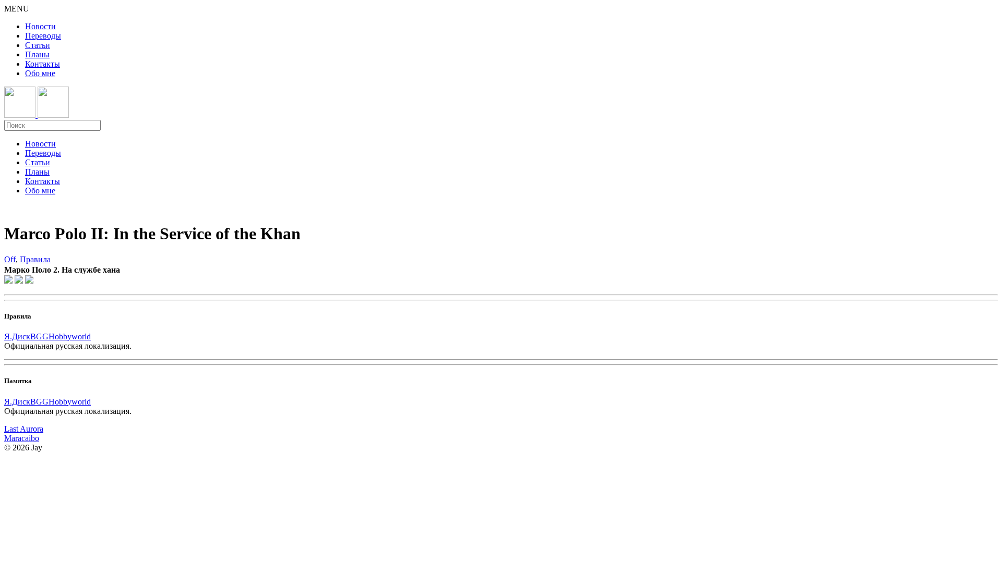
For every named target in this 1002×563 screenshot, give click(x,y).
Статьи (37, 45)
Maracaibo (21, 438)
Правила (35, 259)
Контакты (42, 63)
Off (10, 259)
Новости (40, 26)
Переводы (43, 35)
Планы (37, 54)
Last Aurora (23, 428)
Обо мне (40, 73)
